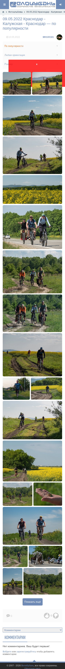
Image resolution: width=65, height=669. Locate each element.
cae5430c (15, 556)
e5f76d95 (18, 494)
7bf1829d (16, 388)
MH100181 (48, 37)
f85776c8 (13, 581)
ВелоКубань (27, 665)
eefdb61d (46, 388)
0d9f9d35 (43, 581)
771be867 (32, 227)
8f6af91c (32, 525)
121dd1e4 (16, 83)
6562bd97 (32, 271)
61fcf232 (32, 313)
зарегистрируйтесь (26, 651)
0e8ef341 (47, 83)
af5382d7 (32, 420)
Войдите (7, 651)
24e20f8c (32, 460)
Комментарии (15, 637)
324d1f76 (45, 556)
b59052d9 (32, 354)
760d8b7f (32, 155)
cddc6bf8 (32, 189)
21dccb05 (32, 115)
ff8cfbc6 (48, 494)
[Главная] (3, 12)
